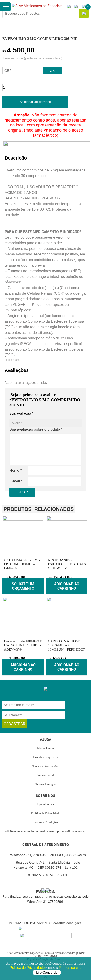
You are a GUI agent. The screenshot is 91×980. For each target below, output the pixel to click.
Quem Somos (45, 804)
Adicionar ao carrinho (35, 102)
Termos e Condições (45, 822)
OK (52, 71)
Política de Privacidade (28, 968)
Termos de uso (70, 968)
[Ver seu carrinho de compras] (84, 6)
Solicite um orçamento (23, 586)
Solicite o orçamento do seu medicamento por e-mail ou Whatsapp (45, 831)
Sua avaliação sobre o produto (35, 429)
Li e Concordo (46, 972)
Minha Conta (45, 748)
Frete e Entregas (45, 784)
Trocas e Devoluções (45, 766)
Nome (15, 470)
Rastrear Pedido (46, 775)
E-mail (15, 481)
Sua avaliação (21, 413)
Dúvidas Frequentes (45, 757)
